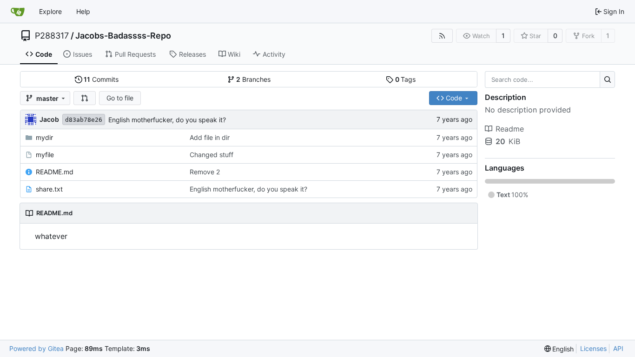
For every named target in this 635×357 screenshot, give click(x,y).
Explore (50, 11)
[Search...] (607, 79)
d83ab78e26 (83, 119)
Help (83, 11)
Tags (405, 79)
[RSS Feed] (442, 36)
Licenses (593, 348)
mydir (44, 137)
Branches (253, 79)
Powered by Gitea (36, 348)
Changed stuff (211, 155)
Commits (101, 79)
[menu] (559, 349)
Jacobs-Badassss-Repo (123, 35)
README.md (54, 172)
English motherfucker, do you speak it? (167, 120)
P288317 (52, 35)
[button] (84, 98)
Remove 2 (205, 172)
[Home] (18, 11)
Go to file (119, 98)
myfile (45, 155)
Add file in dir (210, 137)
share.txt (49, 189)
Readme (510, 128)
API (618, 348)
